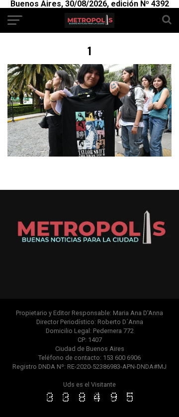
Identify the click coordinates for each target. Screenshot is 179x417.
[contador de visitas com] (89, 402)
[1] (89, 154)
